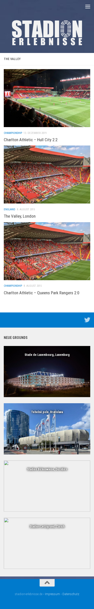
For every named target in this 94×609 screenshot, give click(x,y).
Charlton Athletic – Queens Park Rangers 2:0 (41, 292)
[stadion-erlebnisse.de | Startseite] (47, 32)
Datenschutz (70, 594)
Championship (13, 133)
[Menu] (87, 6)
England (9, 209)
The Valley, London (20, 216)
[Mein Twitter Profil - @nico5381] (87, 320)
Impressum (52, 594)
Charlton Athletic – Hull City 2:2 (31, 139)
